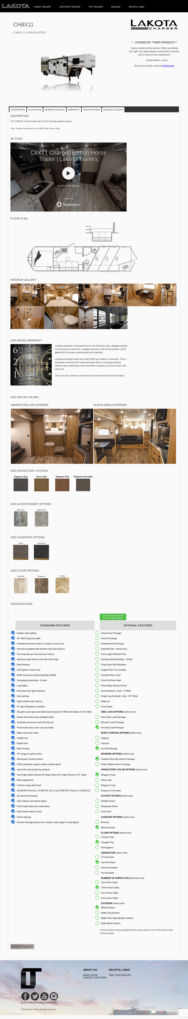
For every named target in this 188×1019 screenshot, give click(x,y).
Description (18, 110)
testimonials (168, 66)
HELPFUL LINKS (136, 6)
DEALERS (115, 6)
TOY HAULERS (96, 6)
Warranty (74, 110)
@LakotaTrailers (29, 1003)
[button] (12, 68)
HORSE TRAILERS (42, 6)
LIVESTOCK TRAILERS (69, 6)
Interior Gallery (55, 110)
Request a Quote (113, 110)
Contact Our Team (94, 977)
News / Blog (90, 975)
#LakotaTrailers (48, 1003)
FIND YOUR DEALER (120, 975)
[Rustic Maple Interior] (135, 463)
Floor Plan (34, 110)
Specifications (91, 110)
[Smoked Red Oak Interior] (52, 463)
